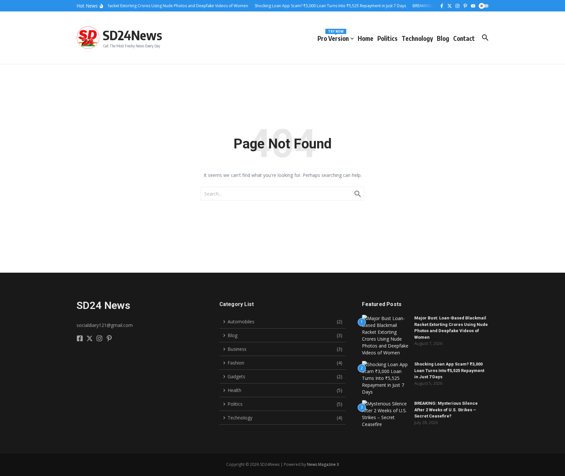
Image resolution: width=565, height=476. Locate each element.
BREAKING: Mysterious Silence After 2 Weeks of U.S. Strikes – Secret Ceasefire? (446, 409)
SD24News (132, 35)
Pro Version (333, 37)
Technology (417, 38)
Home (365, 38)
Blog (443, 38)
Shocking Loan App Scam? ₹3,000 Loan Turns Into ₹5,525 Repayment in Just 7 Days (449, 370)
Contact (464, 38)
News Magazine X (323, 464)
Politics (387, 38)
